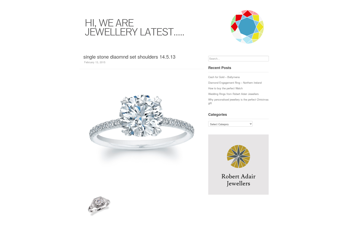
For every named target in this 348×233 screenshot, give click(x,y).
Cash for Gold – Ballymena (224, 77)
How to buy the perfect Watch (225, 88)
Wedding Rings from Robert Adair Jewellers (233, 94)
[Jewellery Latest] (174, 27)
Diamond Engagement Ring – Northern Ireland (235, 82)
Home (79, 4)
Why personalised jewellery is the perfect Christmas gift (238, 101)
